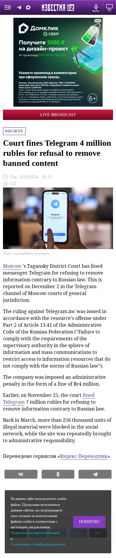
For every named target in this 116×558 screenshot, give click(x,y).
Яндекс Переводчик (84, 456)
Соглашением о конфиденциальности (38, 544)
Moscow (12, 266)
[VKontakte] (20, 474)
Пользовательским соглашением (35, 533)
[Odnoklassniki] (58, 474)
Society (14, 131)
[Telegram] (95, 474)
